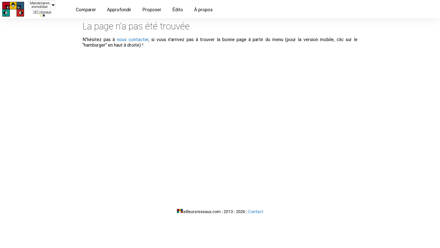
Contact (255, 211)
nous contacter (132, 39)
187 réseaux (42, 12)
